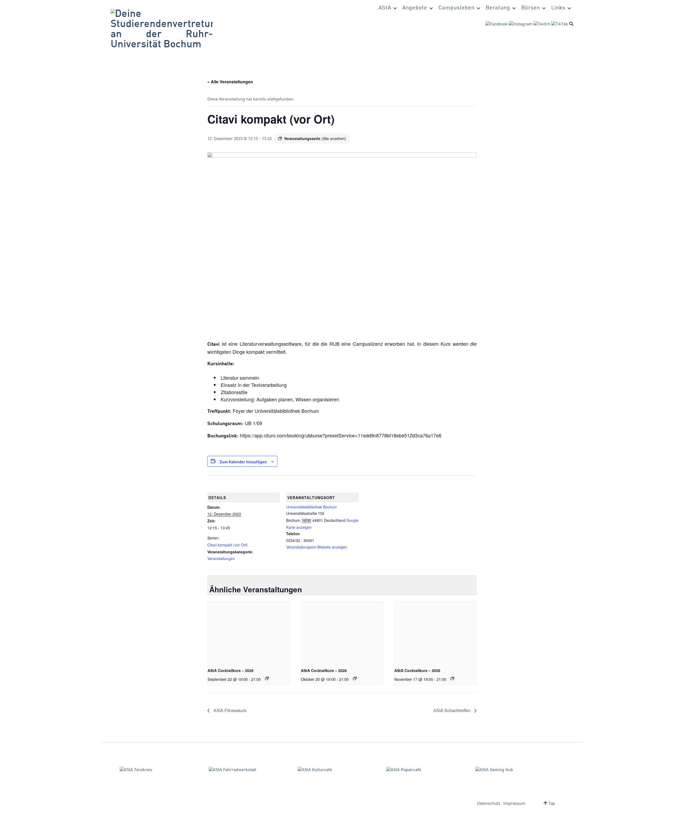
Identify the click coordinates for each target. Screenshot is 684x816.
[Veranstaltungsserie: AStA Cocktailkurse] (267, 678)
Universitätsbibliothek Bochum (311, 507)
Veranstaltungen (221, 558)
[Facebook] (496, 24)
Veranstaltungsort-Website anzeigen (316, 547)
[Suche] (571, 24)
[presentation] (249, 632)
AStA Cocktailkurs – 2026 (231, 670)
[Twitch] (542, 24)
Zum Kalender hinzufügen (243, 461)
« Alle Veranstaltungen (230, 82)
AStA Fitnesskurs (229, 710)
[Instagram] (521, 24)
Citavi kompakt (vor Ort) (227, 544)
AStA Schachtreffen (452, 710)
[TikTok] (559, 24)
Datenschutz (488, 804)
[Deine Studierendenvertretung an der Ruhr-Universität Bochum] (162, 29)
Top (551, 804)
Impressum (514, 804)
